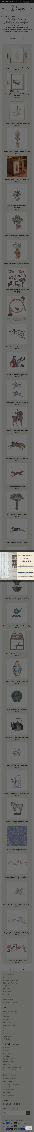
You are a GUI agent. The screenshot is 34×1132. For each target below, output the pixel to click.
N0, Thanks (25, 574)
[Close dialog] (33, 553)
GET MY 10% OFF (25, 572)
